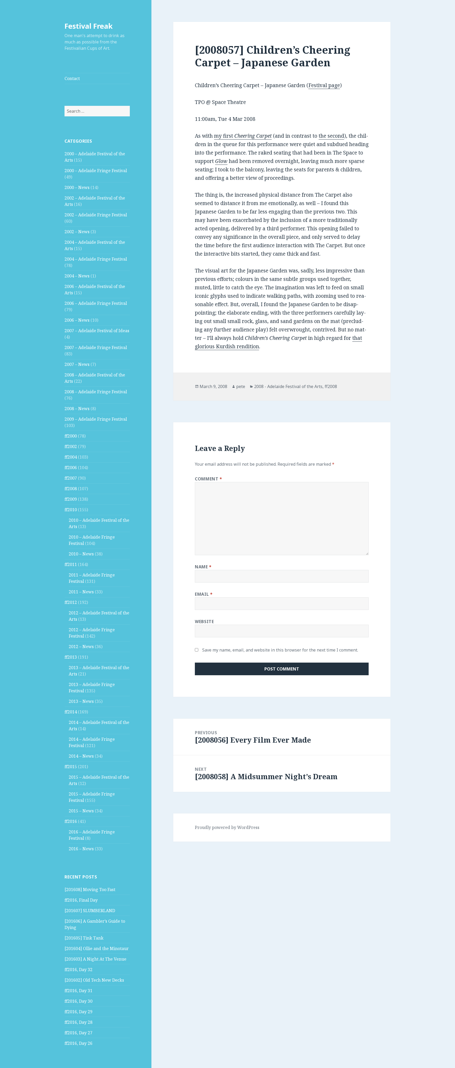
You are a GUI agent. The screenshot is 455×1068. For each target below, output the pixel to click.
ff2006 (71, 467)
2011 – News (81, 592)
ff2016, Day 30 (78, 1001)
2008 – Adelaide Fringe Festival (96, 392)
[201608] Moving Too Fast (90, 889)
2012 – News (81, 646)
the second (331, 135)
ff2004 (71, 457)
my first (243, 135)
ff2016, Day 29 (78, 1012)
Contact (72, 78)
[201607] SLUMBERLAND (90, 910)
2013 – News (81, 701)
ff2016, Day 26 (78, 1043)
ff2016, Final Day (81, 900)
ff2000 (71, 436)
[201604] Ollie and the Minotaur (97, 948)
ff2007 (71, 478)
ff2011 (71, 564)
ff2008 (71, 488)
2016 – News (81, 849)
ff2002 (71, 446)
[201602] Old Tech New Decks (94, 980)
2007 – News (77, 364)
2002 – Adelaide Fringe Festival (96, 215)
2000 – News (77, 187)
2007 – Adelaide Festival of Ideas (97, 331)
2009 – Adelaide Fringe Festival (96, 419)
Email (203, 594)
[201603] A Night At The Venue (95, 959)
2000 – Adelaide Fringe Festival (96, 170)
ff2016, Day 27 (78, 1033)
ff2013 (71, 657)
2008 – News (77, 408)
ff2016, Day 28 (78, 1022)
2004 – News (77, 276)
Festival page (324, 85)
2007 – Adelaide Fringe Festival (96, 347)
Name (203, 567)
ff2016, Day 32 (78, 969)
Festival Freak (89, 26)
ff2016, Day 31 (78, 991)
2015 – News (81, 811)
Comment (208, 479)
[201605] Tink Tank (84, 938)
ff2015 (71, 766)
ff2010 (71, 510)
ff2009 (71, 499)
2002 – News (77, 232)
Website (204, 621)
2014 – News (81, 756)
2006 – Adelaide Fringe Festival (96, 303)
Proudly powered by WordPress (227, 827)
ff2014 (71, 712)
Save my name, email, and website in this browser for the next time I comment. (280, 650)
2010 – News (81, 554)
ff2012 (71, 602)
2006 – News (77, 320)
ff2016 (71, 821)
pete (240, 386)
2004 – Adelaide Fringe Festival (96, 259)
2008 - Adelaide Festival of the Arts (288, 386)
